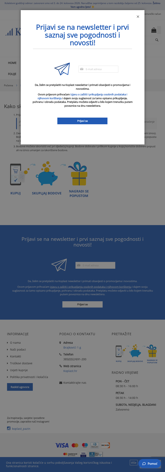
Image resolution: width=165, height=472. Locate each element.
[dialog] (82, 236)
